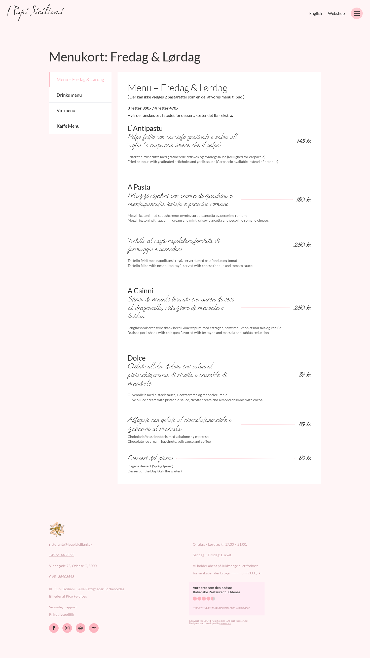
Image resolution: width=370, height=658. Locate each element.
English (315, 13)
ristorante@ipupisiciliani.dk (70, 544)
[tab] (80, 79)
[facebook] (54, 628)
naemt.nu (225, 623)
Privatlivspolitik (61, 614)
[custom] (80, 628)
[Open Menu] (357, 13)
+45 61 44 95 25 (61, 555)
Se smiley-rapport (63, 607)
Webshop (336, 13)
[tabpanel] (219, 278)
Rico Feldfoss (76, 596)
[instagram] (67, 628)
